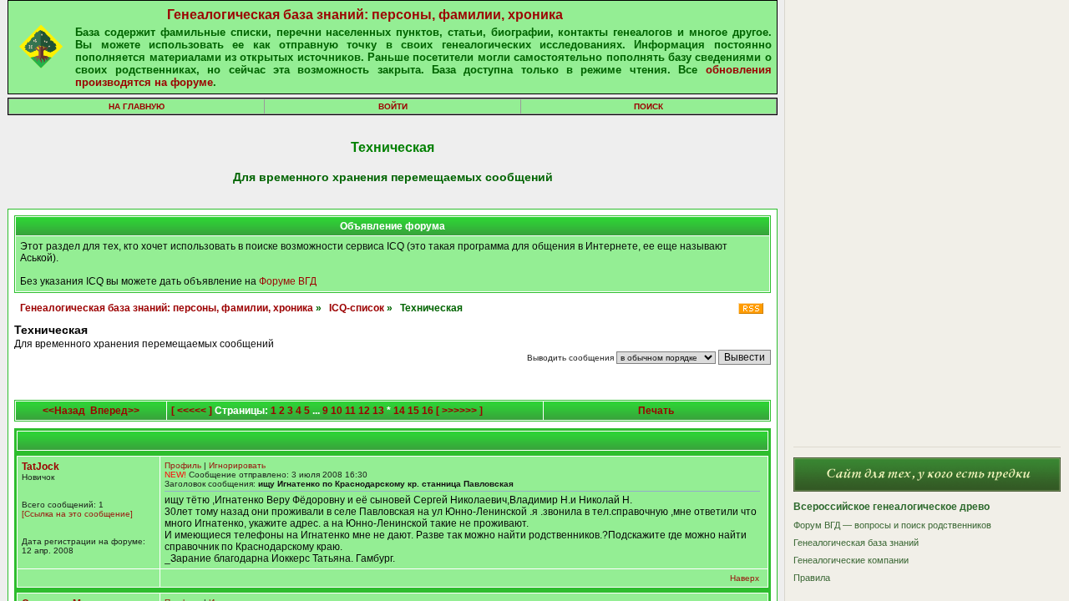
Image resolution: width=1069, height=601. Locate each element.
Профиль (183, 465)
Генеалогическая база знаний (856, 543)
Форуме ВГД (288, 281)
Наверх (744, 578)
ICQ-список (356, 308)
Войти (393, 106)
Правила (811, 578)
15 (413, 411)
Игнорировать (237, 465)
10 (336, 411)
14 (399, 411)
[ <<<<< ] (191, 411)
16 (427, 411)
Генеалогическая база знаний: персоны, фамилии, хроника (365, 15)
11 (350, 411)
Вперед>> (114, 411)
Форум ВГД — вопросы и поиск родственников (892, 525)
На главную (137, 106)
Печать (656, 411)
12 (364, 411)
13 (378, 411)
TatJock (40, 466)
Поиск (648, 106)
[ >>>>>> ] (459, 411)
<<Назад (64, 411)
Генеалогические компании (851, 560)
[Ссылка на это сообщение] (77, 513)
